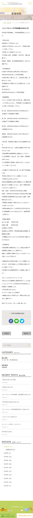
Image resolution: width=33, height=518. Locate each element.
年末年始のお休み (7, 431)
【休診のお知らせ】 (7, 387)
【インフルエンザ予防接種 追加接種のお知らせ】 (16, 394)
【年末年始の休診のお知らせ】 (11, 402)
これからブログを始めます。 (10, 416)
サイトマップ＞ (16, 503)
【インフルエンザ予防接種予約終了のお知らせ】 (16, 409)
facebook (11, 321)
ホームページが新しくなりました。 (12, 424)
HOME (4, 22)
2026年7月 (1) (10, 449)
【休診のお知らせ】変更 (9, 379)
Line (16, 321)
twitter (22, 321)
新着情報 (9, 22)
